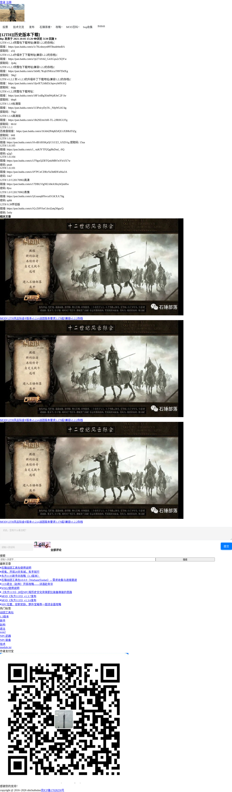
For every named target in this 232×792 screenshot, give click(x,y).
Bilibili (101, 26)
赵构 (2, 624)
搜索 (185, 559)
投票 (5, 27)
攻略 (58, 27)
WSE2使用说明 (10, 588)
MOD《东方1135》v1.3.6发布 (18, 600)
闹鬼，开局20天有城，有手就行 (20, 571)
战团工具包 (7, 612)
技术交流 (18, 27)
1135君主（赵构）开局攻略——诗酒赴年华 (27, 584)
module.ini (5, 647)
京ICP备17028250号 (52, 790)
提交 (226, 546)
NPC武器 (5, 635)
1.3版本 (4, 616)
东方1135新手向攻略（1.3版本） (20, 575)
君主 (2, 628)
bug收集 (88, 27)
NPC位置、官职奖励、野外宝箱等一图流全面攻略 (31, 604)
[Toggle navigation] (25, 21)
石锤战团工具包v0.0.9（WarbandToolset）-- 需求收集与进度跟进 (39, 580)
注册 (9, 2)
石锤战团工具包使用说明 (16, 567)
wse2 (3, 632)
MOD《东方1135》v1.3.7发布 (18, 596)
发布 (31, 27)
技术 (2, 644)
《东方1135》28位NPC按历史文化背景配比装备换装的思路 (36, 592)
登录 (2, 2)
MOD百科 (72, 27)
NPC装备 (5, 640)
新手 (2, 620)
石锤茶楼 (45, 27)
